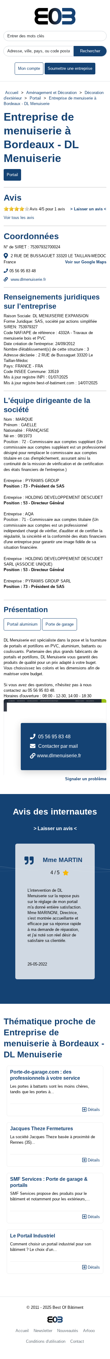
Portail (35, 98)
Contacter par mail (58, 746)
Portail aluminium (22, 624)
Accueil (11, 92)
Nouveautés (67, 1330)
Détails (93, 1109)
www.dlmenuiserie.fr (27, 279)
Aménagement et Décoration (51, 92)
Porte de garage (60, 624)
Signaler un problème (85, 779)
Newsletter (43, 1330)
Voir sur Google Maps (85, 262)
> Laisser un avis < (88, 209)
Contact (77, 1341)
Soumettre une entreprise (70, 68)
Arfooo (89, 1330)
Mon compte (29, 68)
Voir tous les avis (19, 217)
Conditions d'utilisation (45, 1341)
